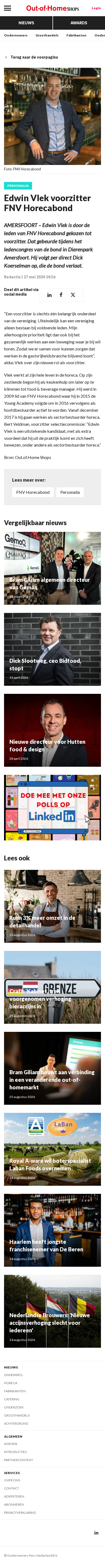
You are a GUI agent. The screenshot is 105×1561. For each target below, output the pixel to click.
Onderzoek (14, 1407)
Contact (11, 1488)
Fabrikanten (76, 35)
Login (96, 8)
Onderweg (13, 1375)
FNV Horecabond (33, 492)
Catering (11, 1399)
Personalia (18, 185)
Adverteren (14, 1496)
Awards (79, 23)
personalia (70, 492)
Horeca (10, 1383)
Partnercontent (18, 1460)
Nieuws (26, 23)
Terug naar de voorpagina (34, 57)
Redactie (12, 277)
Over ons (12, 1480)
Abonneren (14, 1504)
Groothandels (47, 35)
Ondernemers (15, 35)
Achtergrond (16, 1423)
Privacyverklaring (20, 1513)
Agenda (10, 1444)
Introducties (15, 1452)
